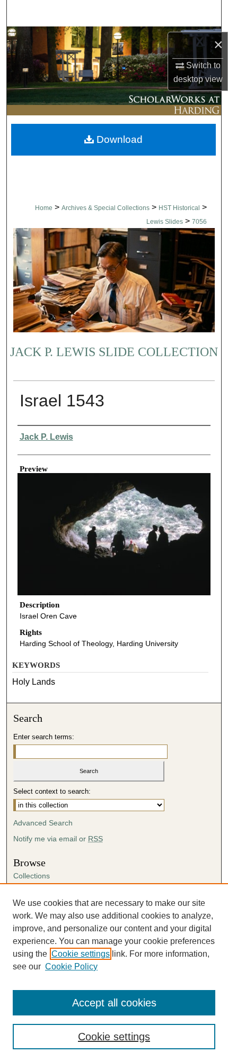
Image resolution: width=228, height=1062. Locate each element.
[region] (114, 972)
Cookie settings (80, 953)
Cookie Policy (71, 966)
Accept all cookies (114, 1003)
